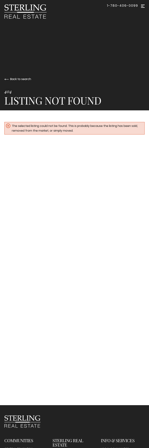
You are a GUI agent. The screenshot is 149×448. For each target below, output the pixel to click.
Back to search (20, 79)
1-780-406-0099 (122, 5)
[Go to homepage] (29, 11)
